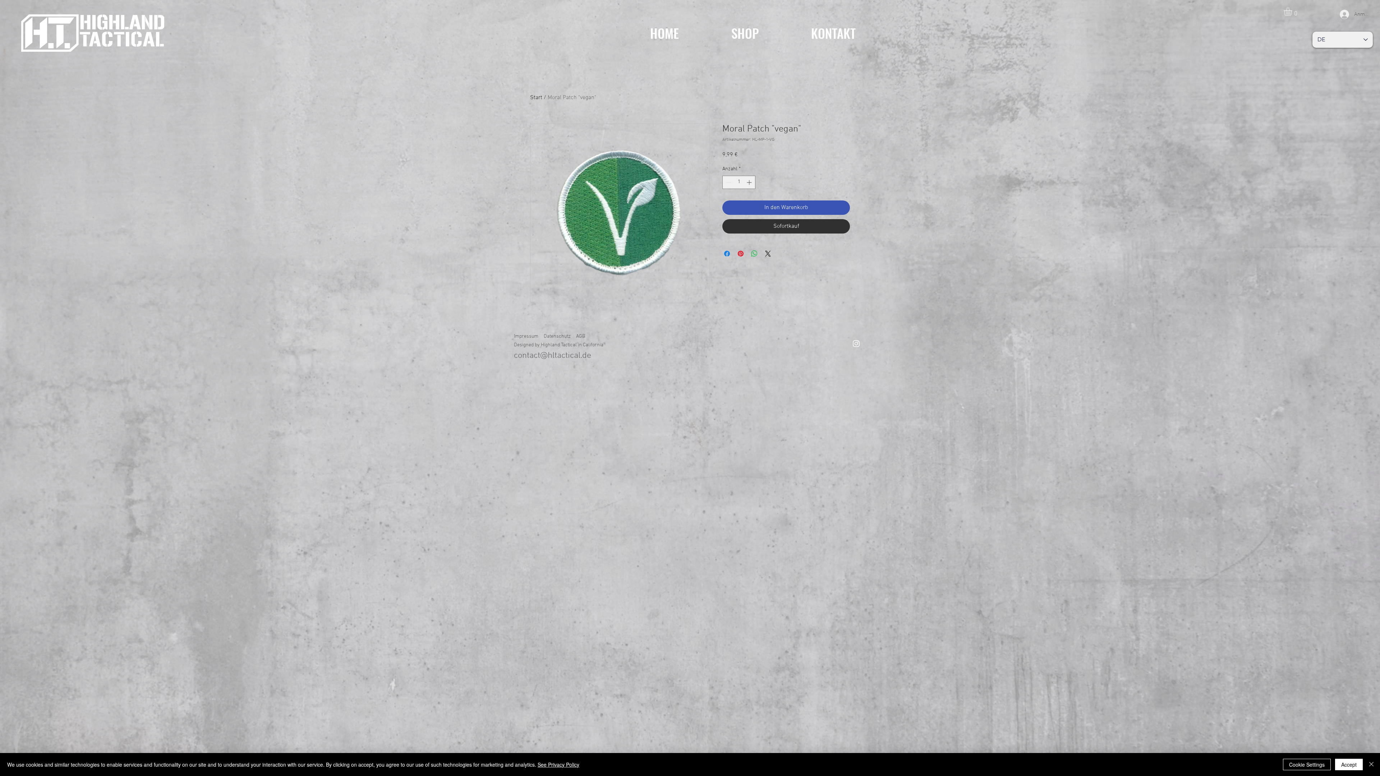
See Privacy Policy (558, 764)
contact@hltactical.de (552, 356)
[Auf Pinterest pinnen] (740, 253)
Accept (1349, 764)
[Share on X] (768, 253)
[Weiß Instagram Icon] (856, 343)
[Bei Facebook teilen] (727, 253)
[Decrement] (727, 182)
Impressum (526, 336)
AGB (580, 336)
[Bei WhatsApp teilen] (754, 253)
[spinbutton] (738, 182)
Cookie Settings (1307, 764)
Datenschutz (557, 336)
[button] (1293, 11)
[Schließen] (1371, 764)
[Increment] (749, 182)
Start (536, 97)
